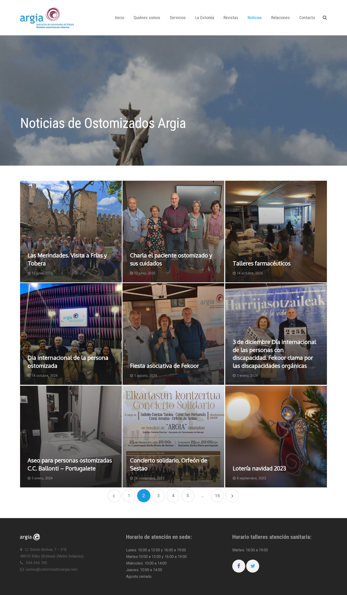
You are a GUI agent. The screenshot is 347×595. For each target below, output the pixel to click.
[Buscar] (325, 18)
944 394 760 (36, 563)
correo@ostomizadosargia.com (51, 569)
